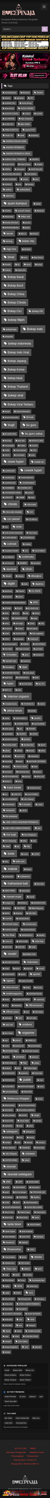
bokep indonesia (19, 343)
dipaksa (39, 584)
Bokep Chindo (17, 302)
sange (36, 1115)
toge (6, 1275)
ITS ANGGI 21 (29, 704)
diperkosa (8, 591)
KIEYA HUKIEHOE (11, 776)
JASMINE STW (22, 724)
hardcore (26, 661)
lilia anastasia (11, 816)
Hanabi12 (39, 655)
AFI (31, 98)
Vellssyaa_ (41, 1299)
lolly (28, 846)
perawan (20, 1057)
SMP (20, 1182)
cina (6, 527)
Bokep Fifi (37, 311)
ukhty (19, 1286)
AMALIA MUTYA (11, 130)
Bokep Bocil (15, 285)
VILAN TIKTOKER (33, 1314)
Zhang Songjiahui (11, 1347)
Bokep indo (35, 329)
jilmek (43, 751)
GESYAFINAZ (40, 644)
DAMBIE (23, 563)
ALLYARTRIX (9, 119)
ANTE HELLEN (36, 169)
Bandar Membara (11, 223)
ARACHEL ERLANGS (13, 174)
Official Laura (12, 1011)
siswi (27, 1160)
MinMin (41, 935)
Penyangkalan (18, 1456)
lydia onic (20, 861)
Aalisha (7, 98)
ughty (7, 1286)
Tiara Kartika (10, 1257)
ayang (38, 204)
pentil (7, 1057)
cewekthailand (28, 483)
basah (27, 228)
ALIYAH (39, 114)
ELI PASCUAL (33, 608)
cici (31, 512)
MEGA (7, 913)
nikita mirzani (12, 987)
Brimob (29, 417)
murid (41, 968)
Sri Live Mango (20, 1192)
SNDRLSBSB (33, 1182)
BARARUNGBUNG (12, 228)
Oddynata (17, 1005)
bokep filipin (16, 320)
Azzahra (8, 211)
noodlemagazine (14, 993)
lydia (6, 862)
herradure (9, 667)
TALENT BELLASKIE (34, 1207)
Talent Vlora (23, 1217)
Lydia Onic (8, 1423)
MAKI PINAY (10, 891)
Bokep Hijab (17, 1370)
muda (7, 969)
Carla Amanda (21, 450)
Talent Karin (40, 1212)
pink (18, 1068)
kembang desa (23, 772)
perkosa (35, 1057)
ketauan (38, 772)
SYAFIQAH (23, 1197)
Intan (19, 690)
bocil (28, 264)
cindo (19, 526)
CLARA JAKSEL (10, 538)
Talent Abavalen (31, 1202)
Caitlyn (22, 446)
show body (40, 1148)
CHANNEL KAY (25, 488)
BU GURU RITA (10, 434)
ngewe (9, 980)
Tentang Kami (32, 1456)
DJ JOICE (36, 591)
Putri (41, 1080)
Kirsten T (8, 781)
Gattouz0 (34, 639)
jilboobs (31, 751)
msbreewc (32, 962)
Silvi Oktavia (11, 1154)
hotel (36, 678)
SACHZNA (8, 1110)
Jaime (42, 704)
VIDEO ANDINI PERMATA (29, 1304)
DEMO (28, 569)
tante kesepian (27, 1231)
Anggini (39, 164)
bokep (8, 270)
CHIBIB (21, 497)
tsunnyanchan (38, 1280)
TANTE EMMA (35, 1225)
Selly (21, 1137)
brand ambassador (11, 417)
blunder (8, 264)
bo (18, 264)
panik (7, 1046)
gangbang (19, 639)
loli (18, 846)
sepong (29, 1142)
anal (22, 135)
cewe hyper (16, 461)
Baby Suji (36, 1418)
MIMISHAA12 (27, 935)
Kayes (7, 767)
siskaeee (30, 1153)
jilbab (7, 751)
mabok (12, 869)
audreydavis (25, 189)
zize (26, 1347)
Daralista (36, 563)
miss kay (39, 941)
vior (20, 1319)
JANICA (7, 724)
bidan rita (28, 241)
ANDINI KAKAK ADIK (16, 141)
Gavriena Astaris (11, 644)
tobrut (27, 1269)
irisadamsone (11, 704)
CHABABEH (9, 488)
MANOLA (23, 903)
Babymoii (40, 211)
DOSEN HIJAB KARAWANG (15, 603)
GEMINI (26, 644)
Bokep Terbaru (25, 1375)
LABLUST (17, 794)
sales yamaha (10, 1115)
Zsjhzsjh (38, 1347)
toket (17, 1275)
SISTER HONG (11, 1160)
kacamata (8, 761)
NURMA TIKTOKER (22, 999)
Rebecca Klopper (18, 1098)
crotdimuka (28, 556)
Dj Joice (22, 1397)
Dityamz (21, 591)
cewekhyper (9, 478)
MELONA (32, 913)
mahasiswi (25, 876)
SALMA (24, 1115)
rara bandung (11, 1092)
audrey (9, 189)
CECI (34, 450)
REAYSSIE (28, 1092)
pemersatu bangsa (31, 1051)
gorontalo (38, 649)
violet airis (8, 1320)
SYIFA (7, 1202)
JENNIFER (9, 734)
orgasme (28, 1032)
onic (20, 1018)
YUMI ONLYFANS (31, 1336)
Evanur (20, 629)
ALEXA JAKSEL (27, 108)
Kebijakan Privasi (36, 1452)
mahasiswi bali (18, 883)
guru (27, 655)
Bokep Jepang (17, 361)
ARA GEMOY (31, 174)
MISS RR (21, 947)
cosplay (28, 544)
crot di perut (9, 563)
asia (19, 184)
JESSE (34, 734)
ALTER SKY (9, 124)
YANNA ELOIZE (34, 1331)
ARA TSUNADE (10, 179)
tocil (40, 1269)
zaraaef (8, 1341)
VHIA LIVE (8, 1304)
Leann (40, 804)
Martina (7, 908)
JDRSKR (32, 729)
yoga (6, 1336)
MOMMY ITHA (30, 954)
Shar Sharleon (10, 1148)
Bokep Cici (14, 311)
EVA (42, 623)
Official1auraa (35, 1005)
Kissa (19, 781)
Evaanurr (8, 629)
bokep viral (15, 395)
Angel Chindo (25, 164)
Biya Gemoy (38, 258)
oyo (6, 1040)
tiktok (24, 1257)
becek (10, 233)
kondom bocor (35, 788)
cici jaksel (13, 518)
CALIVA (34, 446)
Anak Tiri (9, 135)
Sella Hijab (9, 1137)
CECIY (7, 455)
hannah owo (11, 661)
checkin (30, 493)
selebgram (11, 1131)
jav (21, 729)
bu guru (31, 425)
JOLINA (7, 756)
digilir (11, 583)
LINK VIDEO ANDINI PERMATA (17, 828)
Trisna (22, 1280)
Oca (6, 1005)
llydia (24, 841)
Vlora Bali (8, 1325)
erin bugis (19, 623)
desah (8, 576)
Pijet (25, 1063)
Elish (6, 613)
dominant (8, 597)
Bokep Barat (16, 277)
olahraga (8, 1018)
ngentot (36, 974)
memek (8, 918)
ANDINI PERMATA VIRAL (18, 153)
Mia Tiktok (10, 935)
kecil (35, 767)
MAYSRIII (21, 908)
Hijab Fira (8, 678)
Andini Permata (10, 1397)
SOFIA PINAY (20, 1187)
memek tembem (29, 930)
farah (7, 634)
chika (32, 497)
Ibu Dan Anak (26, 684)
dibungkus (36, 576)
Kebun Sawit (21, 766)
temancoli (10, 1242)
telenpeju (39, 1237)
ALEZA (27, 114)
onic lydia (32, 1018)
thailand (24, 1242)
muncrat (29, 969)
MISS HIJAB (23, 941)
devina (20, 576)
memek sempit (11, 930)
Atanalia (30, 184)
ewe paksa (33, 629)
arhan (25, 179)
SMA (8, 1182)
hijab (24, 667)
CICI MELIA (32, 519)
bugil (11, 425)
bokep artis (21, 270)
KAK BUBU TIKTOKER (37, 761)
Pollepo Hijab (31, 1068)
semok (31, 1137)
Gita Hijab (8, 649)
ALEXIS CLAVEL (11, 114)
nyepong (40, 999)
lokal (8, 846)
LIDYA (24, 810)
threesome (14, 1249)
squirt (7, 1192)
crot (26, 551)
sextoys (42, 1142)
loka (34, 841)
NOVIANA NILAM (35, 994)
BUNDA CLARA (37, 441)
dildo (26, 584)
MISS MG (8, 947)
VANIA (18, 1293)
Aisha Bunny (27, 103)
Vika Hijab (8, 1309)
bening (9, 241)
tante (37, 1217)
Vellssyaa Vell (25, 1299)
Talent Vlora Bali (11, 1401)
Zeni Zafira (22, 1341)
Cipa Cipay (33, 533)
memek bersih (24, 919)
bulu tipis (21, 441)
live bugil (11, 834)
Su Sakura (8, 1197)
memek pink (31, 924)
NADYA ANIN (9, 974)
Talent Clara (9, 1212)
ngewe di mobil (26, 981)
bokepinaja (11, 329)
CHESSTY (8, 497)
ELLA (17, 613)
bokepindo (9, 337)
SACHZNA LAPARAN (26, 1110)
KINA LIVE (40, 776)
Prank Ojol (38, 1073)
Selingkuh (30, 1132)
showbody (26, 1148)
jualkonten (34, 756)
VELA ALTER (9, 1299)
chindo (12, 504)
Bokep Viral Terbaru (20, 404)
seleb (31, 1126)
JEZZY (42, 745)
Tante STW (25, 1237)
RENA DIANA (9, 1105)
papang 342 (19, 1046)
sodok (7, 1187)
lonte (11, 853)
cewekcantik (10, 471)
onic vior (9, 1024)
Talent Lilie (9, 1217)
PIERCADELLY (10, 1063)
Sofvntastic (35, 1187)
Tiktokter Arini (9, 1263)
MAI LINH (40, 884)
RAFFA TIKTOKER (26, 1087)
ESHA (32, 623)
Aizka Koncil (9, 108)
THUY (32, 1250)
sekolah (38, 1121)
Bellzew (35, 234)
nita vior (39, 988)
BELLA (23, 234)
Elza (6, 618)
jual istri (20, 756)
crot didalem (9, 557)
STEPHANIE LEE (38, 1192)
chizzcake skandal (13, 512)
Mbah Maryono (37, 908)
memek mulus (11, 924)
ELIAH (19, 608)
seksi (20, 1126)
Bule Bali (8, 441)
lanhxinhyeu (9, 804)
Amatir (7, 1370)
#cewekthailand (10, 93)
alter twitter (25, 124)
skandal (11, 1166)
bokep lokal (15, 378)
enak (35, 618)
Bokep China (16, 294)
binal (11, 257)
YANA (19, 1331)
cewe (33, 455)
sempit (7, 1142)
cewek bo (39, 462)
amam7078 (30, 130)
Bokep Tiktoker (25, 1380)
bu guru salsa (33, 433)
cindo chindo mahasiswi (13, 533)
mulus (17, 969)
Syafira (36, 1197)
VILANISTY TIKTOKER (13, 1314)
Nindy (27, 988)
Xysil (8, 1331)
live (39, 828)
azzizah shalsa (24, 211)
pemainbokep (35, 1046)
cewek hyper (33, 470)
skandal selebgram (19, 1174)
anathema (34, 135)
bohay (39, 264)
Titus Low (11, 1269)
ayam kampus (17, 203)
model (12, 954)
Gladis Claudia (23, 649)
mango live (9, 903)
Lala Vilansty (29, 799)
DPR (35, 602)
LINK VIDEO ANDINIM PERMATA (22, 822)
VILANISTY (23, 1309)
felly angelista (37, 634)
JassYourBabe (39, 724)
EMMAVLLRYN (20, 618)
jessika (27, 739)
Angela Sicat (9, 164)
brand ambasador (23, 411)
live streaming (10, 841)
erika (7, 623)
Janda (7, 718)
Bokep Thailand (18, 386)
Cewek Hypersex (27, 478)
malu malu (25, 891)
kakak (20, 761)
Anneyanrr (21, 169)
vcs (31, 1292)
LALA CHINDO (32, 794)
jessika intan (10, 745)
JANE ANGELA (21, 718)
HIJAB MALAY (23, 678)
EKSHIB (8, 608)
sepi (18, 1142)
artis (36, 179)
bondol (7, 411)
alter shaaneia (26, 119)
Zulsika (7, 1352)
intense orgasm (18, 696)
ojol (27, 1012)
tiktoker (38, 1257)
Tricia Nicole (9, 1280)
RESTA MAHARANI (28, 1105)
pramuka (24, 1073)
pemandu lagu (11, 1051)
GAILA (7, 639)
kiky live (27, 776)
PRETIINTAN (9, 1080)
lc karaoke (26, 804)
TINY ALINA (25, 1263)
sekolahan (8, 1126)
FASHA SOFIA (20, 634)
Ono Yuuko (9, 1033)
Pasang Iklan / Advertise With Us (25, 1464)
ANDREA (35, 159)
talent (17, 1202)
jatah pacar (9, 729)
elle (26, 613)
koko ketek (14, 787)
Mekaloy (19, 913)
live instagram (30, 835)
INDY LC (8, 690)
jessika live (28, 745)
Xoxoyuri (32, 1325)
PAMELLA (31, 1040)
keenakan (8, 772)
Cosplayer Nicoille (11, 551)
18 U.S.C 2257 (21, 1448)
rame (41, 1087)
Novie (7, 999)
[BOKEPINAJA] (20, 10)
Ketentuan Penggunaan (16, 1452)
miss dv (8, 941)
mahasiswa (9, 877)
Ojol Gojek (39, 1012)
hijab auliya (29, 673)
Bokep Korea (16, 369)
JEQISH (22, 734)
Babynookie (9, 217)
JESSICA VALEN (11, 739)
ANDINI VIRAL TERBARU (15, 159)
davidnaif (11, 569)
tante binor (14, 1224)
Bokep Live (30, 1370)
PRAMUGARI (9, 1073)
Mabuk (28, 869)
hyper (10, 683)
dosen (20, 597)
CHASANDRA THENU (13, 493)
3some (40, 92)
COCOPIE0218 (28, 538)
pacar (18, 1040)
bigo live (11, 249)
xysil (41, 1397)
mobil (33, 947)
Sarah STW (9, 1121)
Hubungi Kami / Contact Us (25, 1460)
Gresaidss (11, 654)
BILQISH (27, 249)
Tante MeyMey (10, 1237)
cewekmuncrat (10, 483)
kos (6, 794)
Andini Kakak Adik (22, 1418)
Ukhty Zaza (33, 1286)
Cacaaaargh (9, 446)
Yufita (17, 1336)
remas (40, 1099)
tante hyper (10, 1231)
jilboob (19, 751)
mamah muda (14, 896)
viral (32, 1319)
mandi (31, 897)
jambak (33, 711)
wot (20, 1325)
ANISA (7, 169)
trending (29, 1275)
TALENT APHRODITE (12, 1207)
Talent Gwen (25, 1212)
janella (37, 718)
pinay (36, 1063)
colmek (11, 543)
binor (25, 258)
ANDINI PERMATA (15, 147)
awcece (10, 195)
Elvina (37, 613)
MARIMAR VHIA (39, 903)
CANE (7, 450)
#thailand (26, 93)
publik (27, 1079)
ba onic (27, 223)
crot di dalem (40, 551)
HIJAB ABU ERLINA (12, 673)
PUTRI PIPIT (9, 1087)
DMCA (33, 1448)
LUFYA (36, 854)
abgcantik (20, 98)
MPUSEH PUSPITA (12, 962)
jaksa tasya (14, 710)
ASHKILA (8, 184)
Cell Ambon (20, 455)
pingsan (8, 1068)
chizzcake (31, 504)
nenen (23, 974)
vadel (7, 1293)
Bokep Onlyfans (10, 1375)
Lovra (25, 854)
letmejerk (10, 810)
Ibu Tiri (41, 684)
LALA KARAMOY (11, 799)
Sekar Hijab (24, 1121)
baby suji (25, 216)
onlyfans (27, 1024)
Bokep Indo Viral (18, 352)
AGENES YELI (10, 103)
